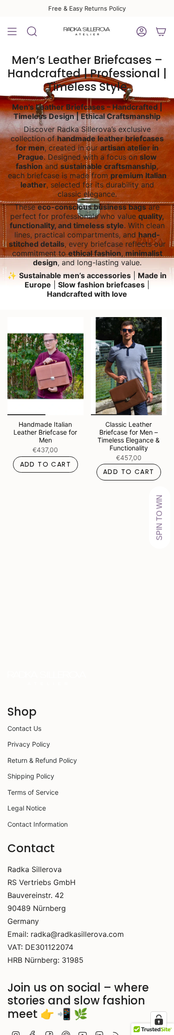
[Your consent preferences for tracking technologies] (159, 1020)
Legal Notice (26, 808)
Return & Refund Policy (42, 760)
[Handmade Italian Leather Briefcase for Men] (45, 366)
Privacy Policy (28, 744)
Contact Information (37, 824)
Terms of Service (32, 792)
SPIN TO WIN (159, 518)
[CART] (161, 31)
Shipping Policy (30, 776)
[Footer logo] (46, 679)
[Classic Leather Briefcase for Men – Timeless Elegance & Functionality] (129, 366)
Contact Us (24, 728)
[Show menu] (12, 31)
